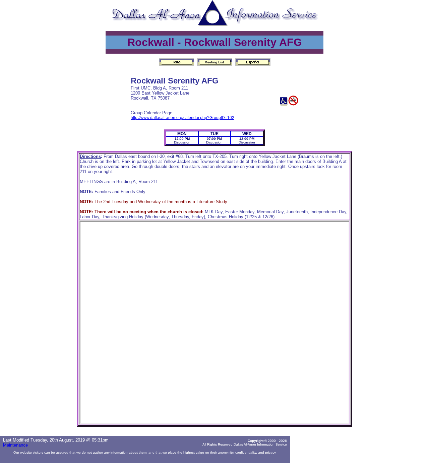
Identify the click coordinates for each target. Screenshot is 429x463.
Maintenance (15, 445)
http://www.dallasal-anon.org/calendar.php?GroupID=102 (182, 117)
